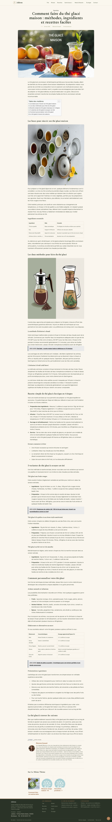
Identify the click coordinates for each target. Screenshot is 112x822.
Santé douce (68, 2)
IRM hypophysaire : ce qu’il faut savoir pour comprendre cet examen (91, 807)
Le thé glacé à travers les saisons (40, 114)
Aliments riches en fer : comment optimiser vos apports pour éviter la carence (69, 805)
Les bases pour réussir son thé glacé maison (43, 103)
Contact (95, 2)
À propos (31, 739)
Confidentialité (91, 820)
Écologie (88, 2)
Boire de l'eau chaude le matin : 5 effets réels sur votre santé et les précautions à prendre (69, 803)
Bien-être (44, 808)
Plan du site (98, 820)
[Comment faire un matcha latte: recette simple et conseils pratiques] (34, 783)
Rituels (53, 2)
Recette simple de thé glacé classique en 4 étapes (45, 108)
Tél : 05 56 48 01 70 (24, 816)
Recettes (59, 2)
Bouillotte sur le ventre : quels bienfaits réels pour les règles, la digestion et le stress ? (69, 807)
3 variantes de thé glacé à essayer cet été (42, 110)
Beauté (44, 811)
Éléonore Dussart (41, 743)
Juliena (13, 814)
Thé (48, 2)
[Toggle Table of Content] (58, 101)
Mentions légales (82, 820)
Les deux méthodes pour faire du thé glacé (42, 106)
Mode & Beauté (79, 2)
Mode (52, 808)
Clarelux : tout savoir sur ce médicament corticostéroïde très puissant (91, 803)
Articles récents (37, 739)
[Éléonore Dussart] (32, 748)
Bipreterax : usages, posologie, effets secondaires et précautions (91, 805)
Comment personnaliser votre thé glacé (41, 112)
